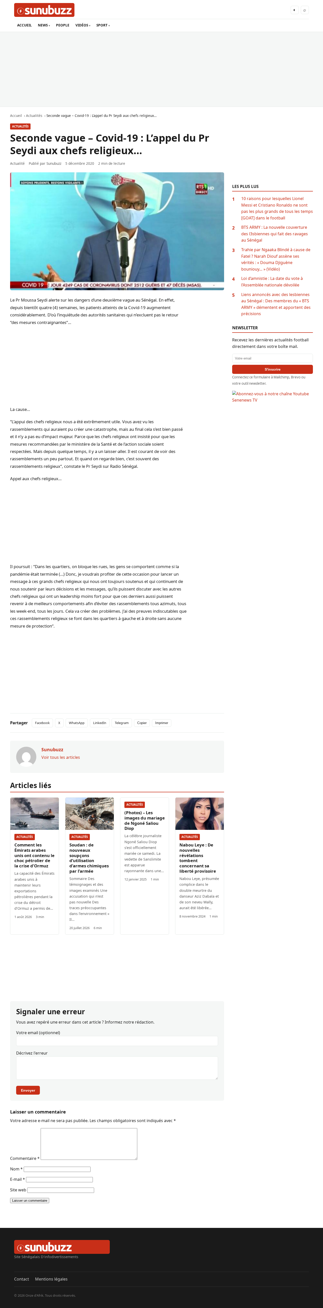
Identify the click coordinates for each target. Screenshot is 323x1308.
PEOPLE (62, 25)
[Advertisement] (161, 69)
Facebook (42, 723)
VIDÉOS (81, 25)
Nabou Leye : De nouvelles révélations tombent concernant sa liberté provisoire (197, 858)
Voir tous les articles (60, 757)
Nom (16, 1169)
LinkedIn (99, 723)
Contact (21, 1279)
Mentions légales (51, 1279)
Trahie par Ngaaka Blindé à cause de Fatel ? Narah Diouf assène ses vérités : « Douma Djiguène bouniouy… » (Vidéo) (275, 259)
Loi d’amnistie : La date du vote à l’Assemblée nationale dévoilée (272, 282)
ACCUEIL (24, 25)
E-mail (17, 1179)
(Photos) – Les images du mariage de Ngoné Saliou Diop (144, 820)
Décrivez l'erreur (32, 1053)
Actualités (20, 126)
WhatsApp (77, 723)
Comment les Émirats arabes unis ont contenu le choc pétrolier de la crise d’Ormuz (34, 855)
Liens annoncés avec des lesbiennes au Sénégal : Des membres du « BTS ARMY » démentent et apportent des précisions (276, 304)
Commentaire (25, 1158)
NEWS (43, 25)
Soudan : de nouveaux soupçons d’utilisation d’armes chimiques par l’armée (89, 858)
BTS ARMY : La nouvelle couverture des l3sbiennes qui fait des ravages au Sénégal (274, 233)
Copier (142, 723)
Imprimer (161, 723)
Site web (18, 1190)
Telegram (122, 723)
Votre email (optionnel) (38, 1032)
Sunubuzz (53, 163)
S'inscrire (273, 369)
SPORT (101, 25)
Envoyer (28, 1090)
